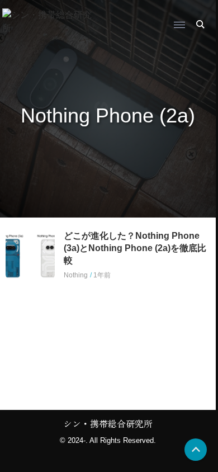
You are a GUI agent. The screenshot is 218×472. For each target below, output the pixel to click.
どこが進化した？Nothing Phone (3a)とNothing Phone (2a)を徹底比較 (135, 248)
